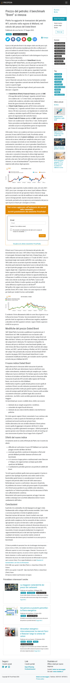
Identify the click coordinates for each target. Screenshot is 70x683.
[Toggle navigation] (66, 2)
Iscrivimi (42, 235)
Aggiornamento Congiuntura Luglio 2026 (59, 118)
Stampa (45, 38)
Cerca (57, 10)
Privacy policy (40, 679)
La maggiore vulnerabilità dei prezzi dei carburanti (32, 586)
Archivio (56, 105)
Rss (56, 12)
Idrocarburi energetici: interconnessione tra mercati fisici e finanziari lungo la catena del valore (34, 632)
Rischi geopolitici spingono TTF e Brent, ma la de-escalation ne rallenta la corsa (59, 164)
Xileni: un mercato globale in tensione (59, 148)
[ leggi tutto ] (39, 620)
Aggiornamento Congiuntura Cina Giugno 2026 (58, 133)
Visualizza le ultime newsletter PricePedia (27, 244)
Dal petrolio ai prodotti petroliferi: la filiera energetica (34, 609)
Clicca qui (59, 32)
